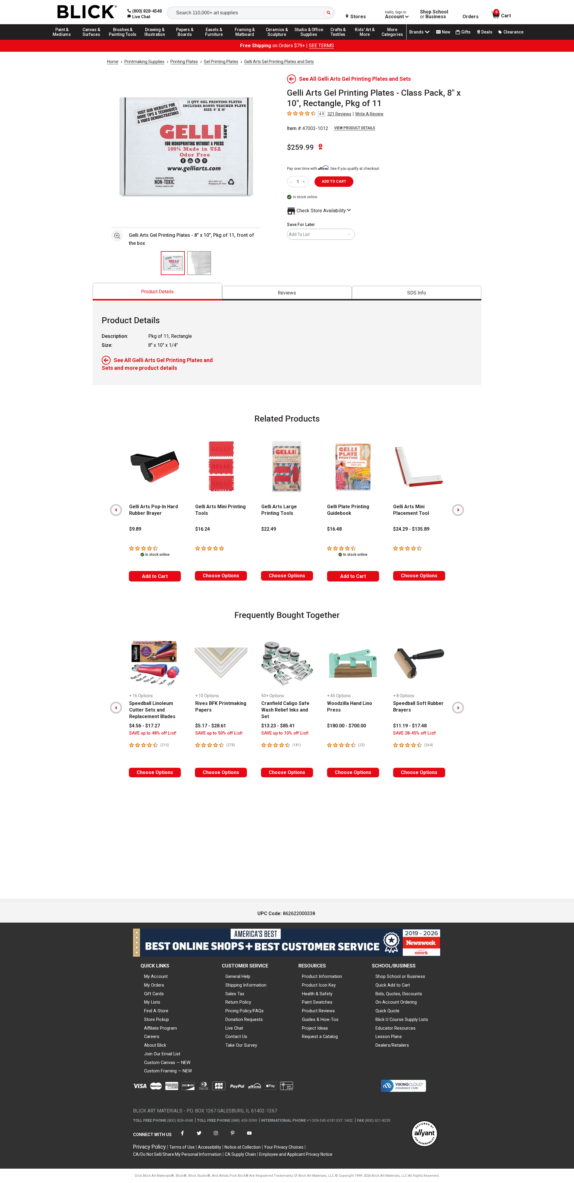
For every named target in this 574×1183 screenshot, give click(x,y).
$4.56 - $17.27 (144, 726)
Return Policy (238, 1002)
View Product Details (354, 128)
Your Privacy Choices (283, 1147)
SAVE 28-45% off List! (414, 733)
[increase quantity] (304, 182)
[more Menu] (392, 39)
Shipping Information (245, 985)
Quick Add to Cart (392, 985)
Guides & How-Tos (320, 1019)
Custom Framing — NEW (168, 1071)
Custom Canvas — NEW (167, 1062)
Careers (151, 1036)
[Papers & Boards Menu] (186, 39)
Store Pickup (156, 1019)
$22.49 (268, 529)
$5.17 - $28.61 (210, 726)
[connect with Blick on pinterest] (233, 1137)
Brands (416, 32)
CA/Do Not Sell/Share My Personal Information (177, 1154)
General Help (237, 976)
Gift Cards (154, 993)
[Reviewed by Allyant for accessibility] (424, 1134)
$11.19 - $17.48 (410, 726)
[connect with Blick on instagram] (216, 1137)
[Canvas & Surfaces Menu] (91, 39)
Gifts (466, 32)
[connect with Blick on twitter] (199, 1137)
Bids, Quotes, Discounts (398, 993)
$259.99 (300, 147)
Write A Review (369, 114)
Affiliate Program (160, 1028)
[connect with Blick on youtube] (249, 1137)
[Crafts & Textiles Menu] (340, 39)
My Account (156, 976)
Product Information (322, 976)
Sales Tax (234, 993)
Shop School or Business (400, 976)
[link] (138, 16)
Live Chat (234, 1028)
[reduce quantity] (292, 182)
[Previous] (116, 510)
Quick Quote (387, 1010)
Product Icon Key (319, 985)
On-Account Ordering (396, 1002)
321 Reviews (339, 114)
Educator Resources (395, 1028)
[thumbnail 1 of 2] (173, 263)
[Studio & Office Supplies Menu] (308, 39)
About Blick (155, 1045)
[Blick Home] (87, 12)
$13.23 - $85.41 (278, 726)
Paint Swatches (317, 1002)
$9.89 (135, 529)
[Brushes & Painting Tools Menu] (122, 39)
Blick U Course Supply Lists (401, 1019)
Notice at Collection (243, 1147)
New (446, 32)
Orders (470, 16)
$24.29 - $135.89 (411, 529)
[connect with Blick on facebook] (182, 1137)
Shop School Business (434, 14)
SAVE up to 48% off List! (152, 733)
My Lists (152, 1002)
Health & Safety (317, 993)
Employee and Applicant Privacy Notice (295, 1154)
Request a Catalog (320, 1036)
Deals (486, 32)
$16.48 (334, 529)
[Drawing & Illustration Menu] (154, 39)
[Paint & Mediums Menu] (64, 39)
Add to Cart (155, 576)
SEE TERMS (321, 45)
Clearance (513, 32)
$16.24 (202, 529)
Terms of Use (182, 1147)
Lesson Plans (388, 1036)
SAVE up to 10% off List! (285, 733)
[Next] (458, 510)
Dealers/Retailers (392, 1045)
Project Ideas (315, 1028)
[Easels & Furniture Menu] (215, 39)
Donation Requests (244, 1019)
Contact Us (236, 1036)
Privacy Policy (149, 1147)
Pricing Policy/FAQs (244, 1010)
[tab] (157, 291)
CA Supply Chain (240, 1154)
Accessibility (209, 1147)
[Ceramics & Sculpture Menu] (276, 39)
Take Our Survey (241, 1045)
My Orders (154, 985)
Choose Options (221, 575)
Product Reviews (318, 1010)
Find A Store (156, 1010)
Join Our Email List (162, 1054)
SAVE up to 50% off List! (218, 733)
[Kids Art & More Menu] (367, 39)
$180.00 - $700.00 (346, 726)
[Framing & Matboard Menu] (244, 39)
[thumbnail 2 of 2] (199, 263)
